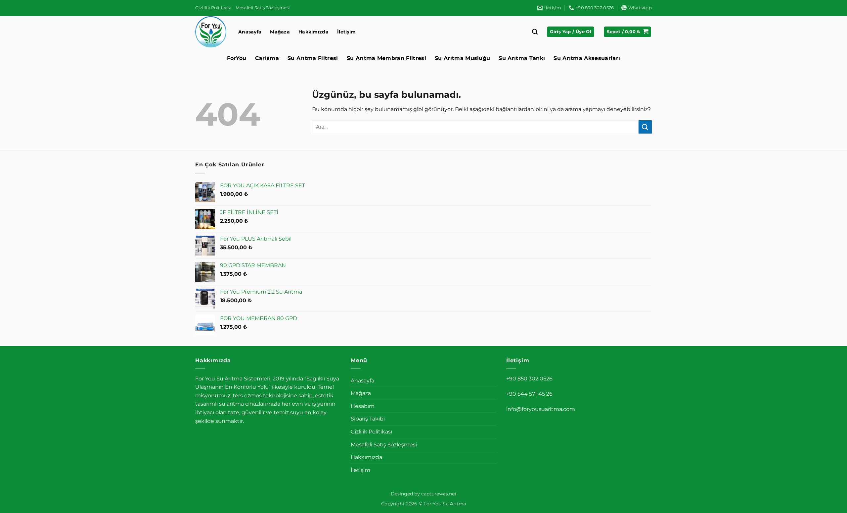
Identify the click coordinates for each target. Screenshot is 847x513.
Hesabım (363, 406)
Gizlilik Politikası (213, 7)
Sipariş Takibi (368, 419)
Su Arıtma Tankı (522, 58)
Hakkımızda (313, 32)
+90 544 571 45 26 (529, 394)
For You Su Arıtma (445, 504)
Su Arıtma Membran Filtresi (386, 58)
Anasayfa (249, 32)
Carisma (267, 58)
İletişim (346, 32)
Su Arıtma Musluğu (462, 58)
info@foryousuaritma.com (540, 409)
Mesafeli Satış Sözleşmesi (263, 7)
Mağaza (280, 32)
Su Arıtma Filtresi (313, 58)
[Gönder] (645, 126)
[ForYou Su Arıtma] (211, 32)
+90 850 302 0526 (529, 378)
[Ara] (535, 32)
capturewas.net (439, 494)
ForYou (236, 58)
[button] (570, 32)
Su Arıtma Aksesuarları (587, 58)
